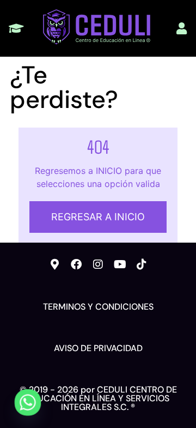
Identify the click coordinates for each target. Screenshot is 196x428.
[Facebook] (76, 264)
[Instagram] (98, 264)
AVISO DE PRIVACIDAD (98, 348)
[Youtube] (119, 264)
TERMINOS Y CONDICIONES (98, 306)
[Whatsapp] (28, 402)
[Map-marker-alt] (54, 264)
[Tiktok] (141, 264)
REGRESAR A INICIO (98, 216)
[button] (16, 29)
